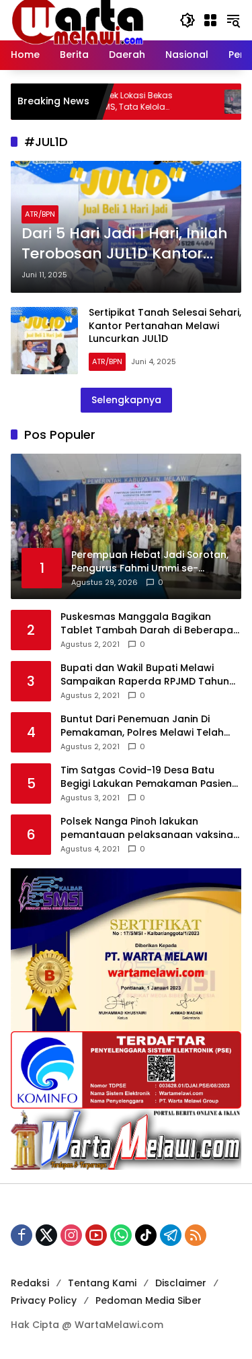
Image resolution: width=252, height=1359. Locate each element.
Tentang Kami (102, 1283)
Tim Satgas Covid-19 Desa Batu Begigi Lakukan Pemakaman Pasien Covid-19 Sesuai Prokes (146, 777)
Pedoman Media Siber (148, 1300)
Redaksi (30, 1283)
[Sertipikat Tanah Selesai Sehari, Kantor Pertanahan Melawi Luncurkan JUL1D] (44, 340)
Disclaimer (180, 1283)
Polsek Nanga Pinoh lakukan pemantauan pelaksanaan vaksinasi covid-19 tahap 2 (150, 828)
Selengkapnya (126, 400)
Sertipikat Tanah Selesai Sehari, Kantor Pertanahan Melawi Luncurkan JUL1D (165, 325)
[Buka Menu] (210, 20)
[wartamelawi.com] (78, 19)
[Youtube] (96, 1235)
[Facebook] (21, 1235)
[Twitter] (46, 1235)
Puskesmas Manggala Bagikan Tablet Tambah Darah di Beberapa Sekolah (146, 624)
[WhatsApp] (121, 1235)
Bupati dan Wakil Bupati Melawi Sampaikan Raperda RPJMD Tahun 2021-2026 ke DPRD (144, 675)
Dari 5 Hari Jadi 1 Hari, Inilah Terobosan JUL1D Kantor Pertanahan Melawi (125, 244)
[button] (187, 20)
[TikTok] (146, 1235)
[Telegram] (170, 1235)
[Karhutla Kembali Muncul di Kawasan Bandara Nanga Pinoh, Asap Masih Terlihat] (212, 102)
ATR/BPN (40, 214)
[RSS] (195, 1235)
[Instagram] (71, 1235)
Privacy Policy (44, 1300)
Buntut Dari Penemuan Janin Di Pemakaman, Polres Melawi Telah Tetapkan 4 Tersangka (142, 726)
